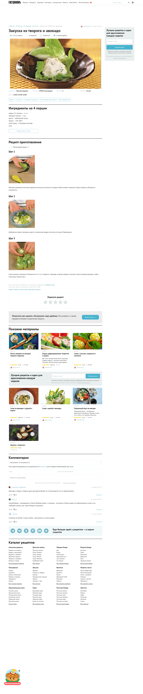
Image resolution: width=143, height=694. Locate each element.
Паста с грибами (86, 575)
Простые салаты (38, 550)
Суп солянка (60, 559)
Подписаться (93, 376)
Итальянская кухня (15, 595)
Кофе (82, 595)
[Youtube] (39, 531)
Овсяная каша (37, 593)
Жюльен (35, 570)
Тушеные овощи (86, 561)
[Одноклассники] (26, 531)
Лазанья (83, 577)
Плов (82, 552)
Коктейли (84, 591)
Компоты (83, 599)
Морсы (83, 593)
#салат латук (23, 289)
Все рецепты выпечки (63, 584)
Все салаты (36, 563)
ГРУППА (12, 442)
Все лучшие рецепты (15, 584)
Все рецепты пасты (87, 584)
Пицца (11, 570)
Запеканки (12, 579)
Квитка (14, 514)
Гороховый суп (61, 557)
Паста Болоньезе (86, 573)
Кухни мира (13, 604)
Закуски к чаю (37, 581)
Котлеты (83, 550)
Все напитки (84, 604)
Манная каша (37, 597)
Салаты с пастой (86, 579)
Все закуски (36, 584)
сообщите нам (50, 285)
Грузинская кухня (14, 593)
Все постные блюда (63, 604)
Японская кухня (14, 601)
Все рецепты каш (38, 604)
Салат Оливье (37, 552)
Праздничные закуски (40, 577)
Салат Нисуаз (37, 557)
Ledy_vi (14, 499)
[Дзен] (46, 531)
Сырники (12, 573)
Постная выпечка (62, 597)
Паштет (35, 579)
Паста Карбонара (86, 570)
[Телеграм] (12, 531)
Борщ (58, 552)
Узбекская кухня (14, 599)
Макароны (84, 581)
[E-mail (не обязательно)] (79, 471)
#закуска (37, 289)
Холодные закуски (31, 99)
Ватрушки (60, 570)
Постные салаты (62, 591)
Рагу (82, 559)
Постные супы (61, 595)
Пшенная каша (37, 599)
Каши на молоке (38, 601)
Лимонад (83, 597)
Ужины (11, 581)
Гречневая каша (38, 591)
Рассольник (60, 554)
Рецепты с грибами (15, 554)
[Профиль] (133, 2)
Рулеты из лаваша (38, 573)
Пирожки (59, 579)
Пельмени (84, 554)
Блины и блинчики (15, 575)
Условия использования (83, 382)
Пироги (59, 581)
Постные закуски (62, 593)
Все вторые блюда (86, 563)
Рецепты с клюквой (15, 559)
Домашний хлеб (62, 577)
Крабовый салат (38, 561)
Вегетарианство (64, 99)
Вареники (84, 557)
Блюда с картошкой (15, 552)
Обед (11, 99)
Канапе (35, 575)
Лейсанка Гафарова (19, 487)
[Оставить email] (68, 376)
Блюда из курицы (14, 577)
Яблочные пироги (14, 557)
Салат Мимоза (37, 559)
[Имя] (31, 471)
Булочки (59, 573)
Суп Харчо (60, 561)
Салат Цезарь (37, 554)
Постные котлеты (62, 601)
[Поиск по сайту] (121, 2)
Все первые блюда (62, 563)
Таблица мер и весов (23, 131)
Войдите (43, 466)
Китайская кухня (14, 597)
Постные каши (61, 599)
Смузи (82, 601)
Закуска (19, 99)
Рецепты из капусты (15, 550)
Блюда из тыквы (14, 561)
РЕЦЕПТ (12, 351)
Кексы (58, 575)
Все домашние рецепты (16, 563)
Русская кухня (13, 591)
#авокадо (31, 289)
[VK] (19, 531)
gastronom (86, 26)
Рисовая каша (37, 595)
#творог (16, 289)
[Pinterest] (33, 531)
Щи (58, 550)
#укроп (11, 289)
